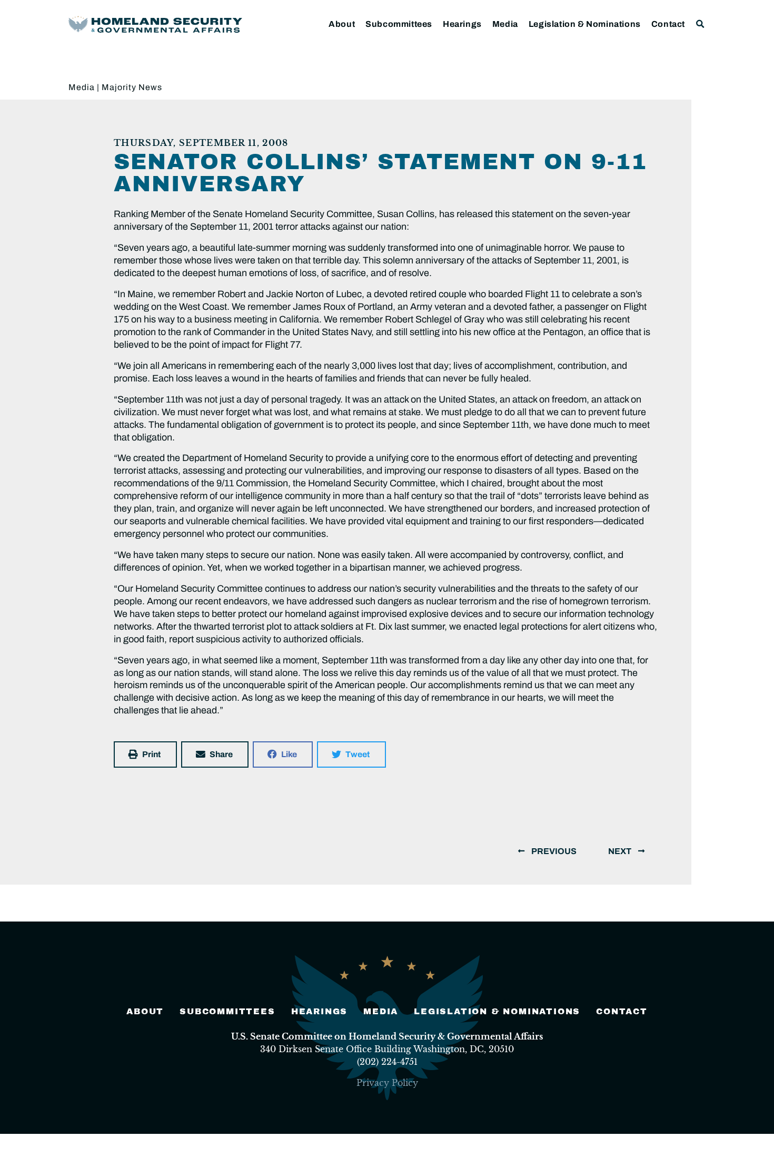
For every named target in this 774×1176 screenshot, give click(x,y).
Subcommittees (398, 23)
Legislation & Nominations (585, 23)
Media (505, 23)
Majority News (132, 87)
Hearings (462, 23)
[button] (700, 24)
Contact (668, 23)
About (342, 23)
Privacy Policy (387, 1082)
